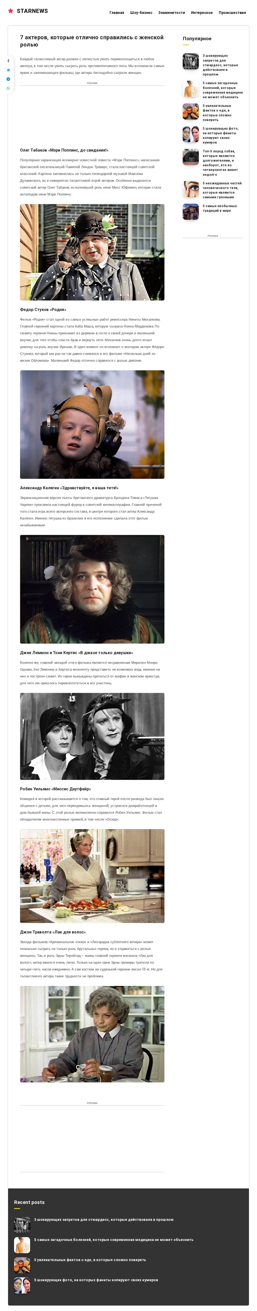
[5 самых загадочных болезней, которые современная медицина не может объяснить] (191, 89)
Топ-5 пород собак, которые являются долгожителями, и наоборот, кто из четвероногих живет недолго (220, 163)
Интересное (202, 12)
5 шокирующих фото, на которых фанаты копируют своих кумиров (221, 136)
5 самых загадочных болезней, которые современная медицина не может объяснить (223, 90)
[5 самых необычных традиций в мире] (191, 212)
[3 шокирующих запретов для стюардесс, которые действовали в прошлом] (191, 61)
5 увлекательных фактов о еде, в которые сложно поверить (217, 113)
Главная (117, 12)
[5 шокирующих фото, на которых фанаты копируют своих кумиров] (191, 134)
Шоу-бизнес (141, 12)
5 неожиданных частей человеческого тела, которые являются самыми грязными (222, 190)
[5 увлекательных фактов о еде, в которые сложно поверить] (191, 111)
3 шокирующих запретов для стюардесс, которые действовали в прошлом (220, 65)
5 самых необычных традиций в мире (220, 208)
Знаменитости (171, 12)
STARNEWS (31, 11)
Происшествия (232, 12)
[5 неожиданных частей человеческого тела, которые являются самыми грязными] (191, 189)
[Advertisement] (92, 119)
